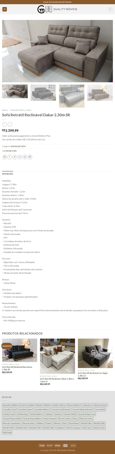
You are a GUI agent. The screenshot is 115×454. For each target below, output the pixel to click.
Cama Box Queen (25, 409)
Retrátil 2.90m (48, 428)
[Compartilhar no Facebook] (9, 157)
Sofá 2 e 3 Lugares (74, 428)
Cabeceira (86, 405)
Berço (63, 405)
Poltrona (57, 423)
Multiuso (40, 423)
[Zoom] (6, 79)
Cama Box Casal (9, 409)
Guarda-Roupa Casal (86, 414)
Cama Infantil (99, 409)
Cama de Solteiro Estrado (82, 409)
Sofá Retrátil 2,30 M (21, 110)
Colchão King (22, 414)
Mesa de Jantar (28, 423)
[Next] (107, 51)
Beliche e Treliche (51, 405)
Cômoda (57, 414)
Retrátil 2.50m (21, 428)
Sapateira (60, 428)
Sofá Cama (87, 428)
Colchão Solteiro (35, 414)
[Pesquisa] (110, 9)
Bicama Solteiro (74, 405)
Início (5, 110)
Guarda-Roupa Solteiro (32, 418)
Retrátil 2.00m (99, 423)
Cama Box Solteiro (41, 409)
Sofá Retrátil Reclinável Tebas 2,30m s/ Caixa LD (57, 380)
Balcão (39, 405)
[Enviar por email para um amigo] (20, 157)
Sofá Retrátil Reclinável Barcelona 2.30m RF (17, 368)
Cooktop (48, 414)
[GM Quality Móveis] (57, 9)
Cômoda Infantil (69, 414)
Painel (48, 423)
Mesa (75, 418)
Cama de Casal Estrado (60, 409)
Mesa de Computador (11, 423)
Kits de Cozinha (64, 418)
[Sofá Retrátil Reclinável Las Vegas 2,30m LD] (95, 353)
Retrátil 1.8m (86, 423)
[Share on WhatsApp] (4, 157)
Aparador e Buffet (10, 405)
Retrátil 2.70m (35, 428)
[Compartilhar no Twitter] (14, 157)
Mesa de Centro (86, 418)
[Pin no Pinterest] (25, 157)
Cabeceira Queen (100, 405)
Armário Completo (26, 405)
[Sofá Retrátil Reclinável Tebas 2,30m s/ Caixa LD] (57, 356)
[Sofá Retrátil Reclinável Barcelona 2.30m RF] (19, 350)
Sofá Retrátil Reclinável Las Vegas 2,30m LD (93, 374)
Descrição (7, 174)
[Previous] (7, 51)
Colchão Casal (8, 414)
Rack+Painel (74, 423)
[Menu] (4, 9)
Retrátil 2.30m (11, 151)
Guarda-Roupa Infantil (12, 418)
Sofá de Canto (99, 428)
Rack (65, 423)
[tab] (7, 174)
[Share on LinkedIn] (30, 157)
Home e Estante (50, 418)
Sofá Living (7, 432)
